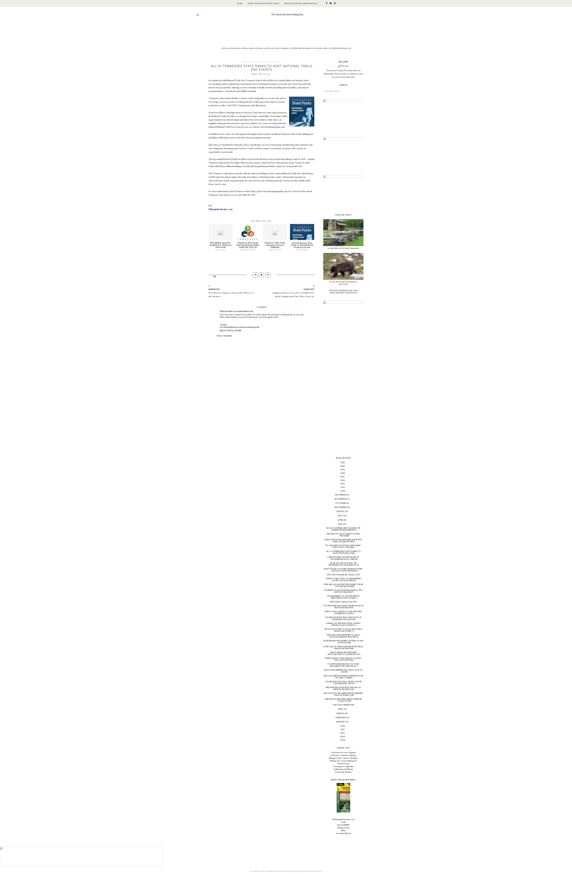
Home (240, 3)
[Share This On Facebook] (255, 275)
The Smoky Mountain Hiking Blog (279, 871)
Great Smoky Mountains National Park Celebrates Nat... (343, 541)
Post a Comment (224, 336)
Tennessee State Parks (271, 62)
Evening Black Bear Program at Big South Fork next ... (343, 591)
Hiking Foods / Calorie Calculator (343, 758)
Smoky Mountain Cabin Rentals (301, 3)
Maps (343, 830)
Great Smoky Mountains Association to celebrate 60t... (344, 653)
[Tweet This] (261, 275)
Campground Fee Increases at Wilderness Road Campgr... (343, 558)
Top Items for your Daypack (343, 752)
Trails (343, 822)
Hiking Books (343, 828)
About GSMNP (343, 825)
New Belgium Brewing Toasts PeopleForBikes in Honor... (343, 636)
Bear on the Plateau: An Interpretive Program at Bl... (344, 564)
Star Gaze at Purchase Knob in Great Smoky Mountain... (343, 648)
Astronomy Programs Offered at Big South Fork (343, 642)
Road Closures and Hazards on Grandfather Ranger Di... (343, 529)
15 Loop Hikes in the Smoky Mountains (343, 248)
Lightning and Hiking (343, 769)
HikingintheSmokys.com (343, 819)
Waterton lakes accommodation (234, 311)
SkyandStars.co (315, 871)
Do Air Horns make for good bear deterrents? (343, 282)
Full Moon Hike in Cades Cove (343, 575)
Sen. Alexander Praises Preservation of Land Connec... (343, 677)
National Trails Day (251, 62)
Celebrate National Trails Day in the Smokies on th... (343, 683)
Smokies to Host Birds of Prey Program (343, 535)
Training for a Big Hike (343, 766)
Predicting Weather (343, 772)
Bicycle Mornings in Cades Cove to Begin (343, 671)
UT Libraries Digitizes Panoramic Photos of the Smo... (343, 546)
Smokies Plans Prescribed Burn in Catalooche (343, 700)
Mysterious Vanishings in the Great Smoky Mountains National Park (343, 291)
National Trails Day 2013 (343, 602)
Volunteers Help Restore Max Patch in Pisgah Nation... (343, 607)
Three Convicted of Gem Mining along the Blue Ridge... (343, 580)
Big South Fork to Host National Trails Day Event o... (343, 630)
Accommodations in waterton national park (239, 327)
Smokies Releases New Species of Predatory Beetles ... (343, 688)
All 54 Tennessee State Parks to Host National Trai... (343, 552)
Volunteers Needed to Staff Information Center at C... (343, 665)
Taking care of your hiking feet (343, 761)
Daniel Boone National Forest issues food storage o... (343, 624)
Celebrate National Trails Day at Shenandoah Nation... (343, 618)
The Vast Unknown (343, 705)
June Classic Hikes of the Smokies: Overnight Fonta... (343, 613)
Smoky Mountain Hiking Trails (264, 3)
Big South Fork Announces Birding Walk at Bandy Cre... (343, 694)
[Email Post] (214, 276)
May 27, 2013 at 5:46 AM (230, 330)
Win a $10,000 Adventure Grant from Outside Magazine (343, 585)
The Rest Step (343, 764)
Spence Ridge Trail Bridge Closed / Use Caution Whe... (343, 659)
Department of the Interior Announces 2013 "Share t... (343, 597)
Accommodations (343, 833)
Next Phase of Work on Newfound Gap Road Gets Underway (343, 570)
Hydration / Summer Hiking (343, 755)
